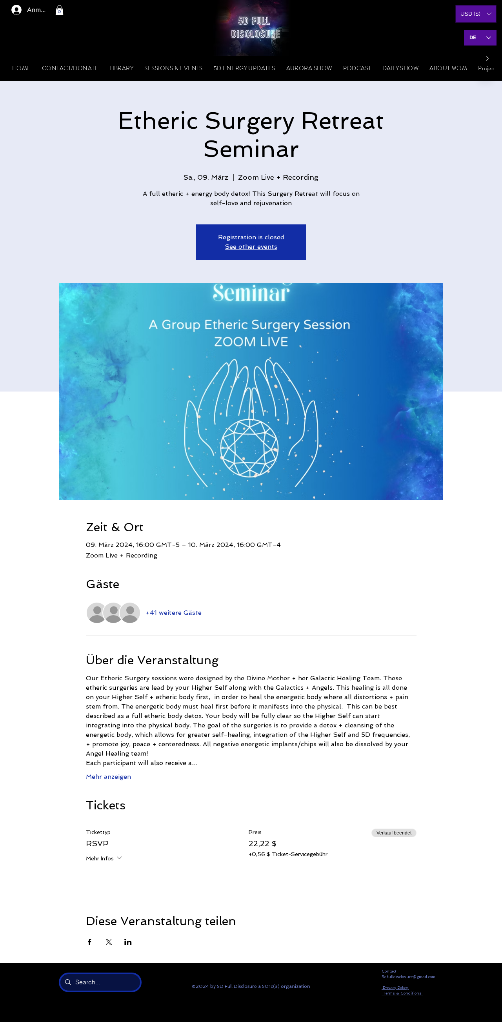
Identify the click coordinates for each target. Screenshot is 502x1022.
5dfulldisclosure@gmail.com (408, 977)
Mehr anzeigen (108, 776)
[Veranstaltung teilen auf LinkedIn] (128, 942)
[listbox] (476, 14)
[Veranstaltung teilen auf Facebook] (89, 942)
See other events (251, 246)
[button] (59, 10)
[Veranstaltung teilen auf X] (109, 942)
